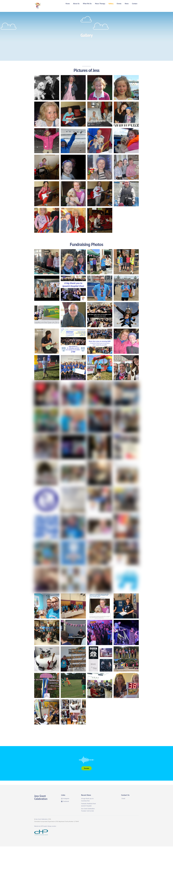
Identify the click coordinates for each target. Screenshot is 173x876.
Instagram (66, 798)
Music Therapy (100, 4)
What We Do (87, 4)
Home (68, 4)
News (127, 4)
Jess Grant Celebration (42, 819)
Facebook (66, 801)
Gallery (111, 4)
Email (123, 798)
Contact (134, 4)
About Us (76, 4)
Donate (86, 768)
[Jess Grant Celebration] (37, 8)
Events (119, 4)
